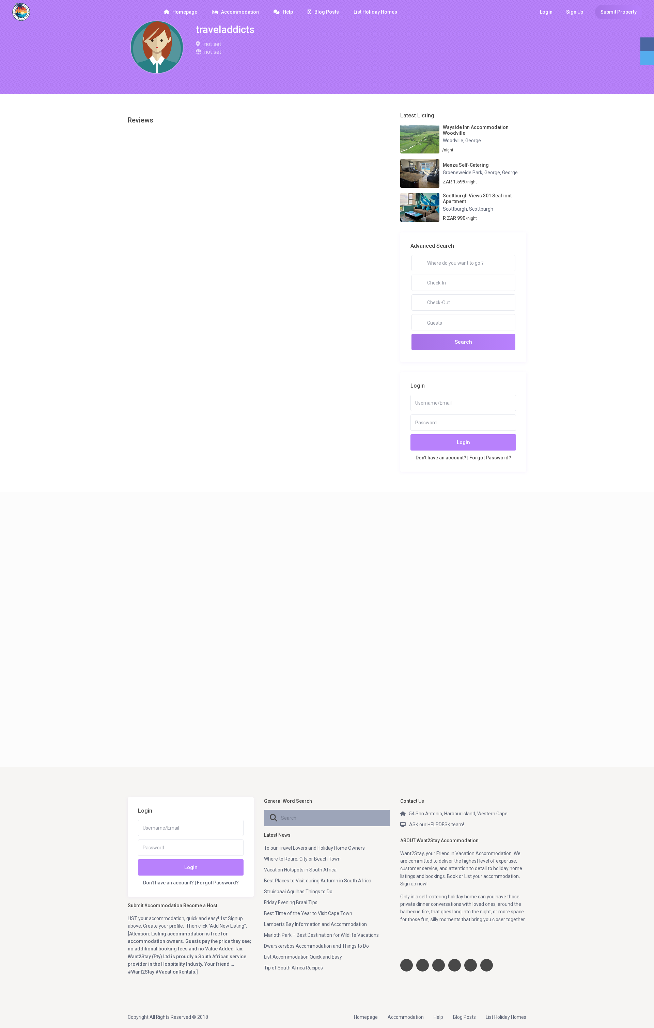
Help (288, 12)
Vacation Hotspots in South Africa (300, 869)
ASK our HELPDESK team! (436, 824)
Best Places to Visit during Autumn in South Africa (317, 880)
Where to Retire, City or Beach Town (302, 859)
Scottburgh (455, 209)
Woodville (453, 140)
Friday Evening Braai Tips (290, 902)
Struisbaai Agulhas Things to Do (298, 891)
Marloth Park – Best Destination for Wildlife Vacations (321, 935)
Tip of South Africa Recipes (293, 967)
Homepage (184, 12)
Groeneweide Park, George (471, 172)
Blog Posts (326, 12)
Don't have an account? (441, 457)
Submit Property (619, 12)
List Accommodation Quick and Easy (303, 957)
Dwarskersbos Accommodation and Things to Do (316, 946)
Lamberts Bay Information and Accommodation (315, 924)
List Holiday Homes (375, 12)
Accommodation (240, 12)
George (473, 140)
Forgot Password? (490, 457)
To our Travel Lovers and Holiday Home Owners (314, 848)
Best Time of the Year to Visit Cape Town (308, 913)
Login (463, 442)
